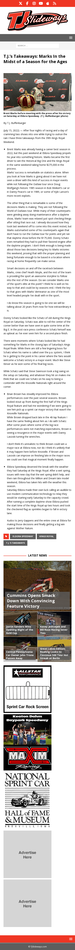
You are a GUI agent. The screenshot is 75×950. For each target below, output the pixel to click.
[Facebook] (27, 3)
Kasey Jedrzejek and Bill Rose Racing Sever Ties (54, 629)
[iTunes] (48, 3)
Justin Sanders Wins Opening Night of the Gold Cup (19, 629)
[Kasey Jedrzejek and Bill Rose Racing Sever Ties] (55, 624)
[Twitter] (20, 3)
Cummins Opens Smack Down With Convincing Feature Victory (31, 600)
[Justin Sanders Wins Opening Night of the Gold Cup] (20, 624)
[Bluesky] (54, 3)
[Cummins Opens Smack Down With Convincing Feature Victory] (37, 586)
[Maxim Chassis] (27, 768)
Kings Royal (46, 536)
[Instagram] (34, 3)
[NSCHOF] (27, 827)
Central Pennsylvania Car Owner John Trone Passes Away (20, 655)
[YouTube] (41, 3)
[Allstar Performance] (27, 711)
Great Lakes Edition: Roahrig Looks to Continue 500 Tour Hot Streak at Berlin (54, 653)
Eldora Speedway (23, 536)
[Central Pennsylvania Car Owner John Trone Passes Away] (20, 649)
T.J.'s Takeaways (15, 542)
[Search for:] (37, 45)
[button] (70, 37)
